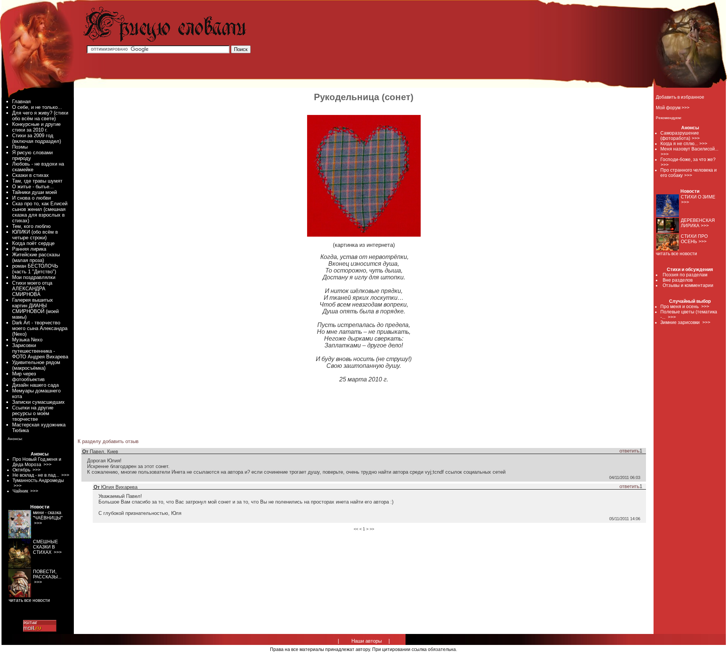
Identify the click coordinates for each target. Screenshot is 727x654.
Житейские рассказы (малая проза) (36, 257)
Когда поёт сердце (33, 243)
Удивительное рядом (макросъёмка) (36, 365)
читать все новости (676, 253)
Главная (21, 101)
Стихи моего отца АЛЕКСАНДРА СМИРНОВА (32, 288)
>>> (696, 138)
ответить (629, 451)
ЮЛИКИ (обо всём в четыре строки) (35, 234)
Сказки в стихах (30, 175)
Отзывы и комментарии (688, 285)
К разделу (89, 441)
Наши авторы (366, 641)
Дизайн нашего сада (35, 385)
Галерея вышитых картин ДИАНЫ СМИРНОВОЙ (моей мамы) (35, 308)
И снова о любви (31, 198)
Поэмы (20, 147)
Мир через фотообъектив (28, 376)
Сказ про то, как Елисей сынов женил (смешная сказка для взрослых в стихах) (39, 212)
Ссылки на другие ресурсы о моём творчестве (32, 413)
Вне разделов (678, 280)
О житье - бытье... (33, 186)
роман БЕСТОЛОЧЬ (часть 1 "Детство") (35, 268)
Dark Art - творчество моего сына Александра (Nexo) (39, 328)
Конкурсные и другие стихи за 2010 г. (36, 127)
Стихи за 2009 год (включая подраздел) (36, 138)
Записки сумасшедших (38, 402)
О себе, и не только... (37, 107)
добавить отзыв (121, 441)
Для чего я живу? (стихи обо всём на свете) (40, 115)
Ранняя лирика (29, 249)
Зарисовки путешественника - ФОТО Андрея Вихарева (40, 351)
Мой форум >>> (673, 107)
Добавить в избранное (680, 97)
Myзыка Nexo (27, 339)
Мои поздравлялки (33, 277)
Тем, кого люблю (31, 226)
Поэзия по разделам (685, 274)
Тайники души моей (34, 192)
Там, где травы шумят (37, 181)
